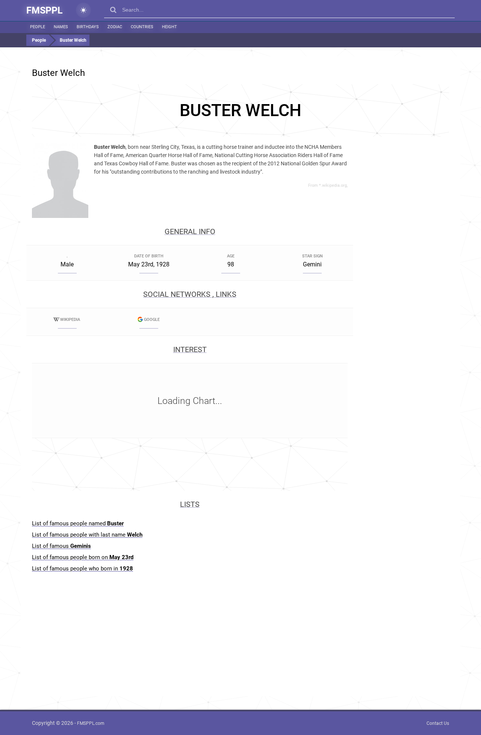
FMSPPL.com (90, 723)
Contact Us (438, 723)
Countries (142, 26)
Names (61, 26)
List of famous (61, 546)
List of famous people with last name (87, 534)
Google (152, 319)
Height (169, 26)
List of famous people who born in (82, 568)
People (37, 26)
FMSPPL (44, 10)
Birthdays (88, 26)
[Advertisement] (240, 110)
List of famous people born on (82, 557)
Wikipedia (70, 319)
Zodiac (114, 26)
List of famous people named (78, 523)
